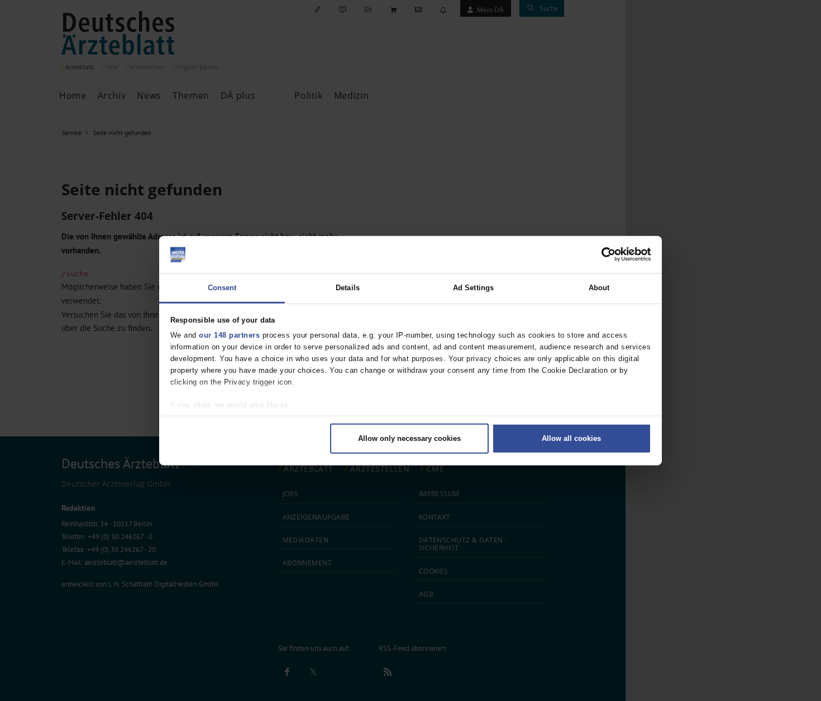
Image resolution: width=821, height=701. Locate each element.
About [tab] (599, 287)
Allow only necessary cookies (409, 438)
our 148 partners (229, 335)
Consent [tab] (222, 287)
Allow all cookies (571, 438)
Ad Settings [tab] (473, 287)
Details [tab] (348, 287)
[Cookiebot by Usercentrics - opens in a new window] (602, 254)
